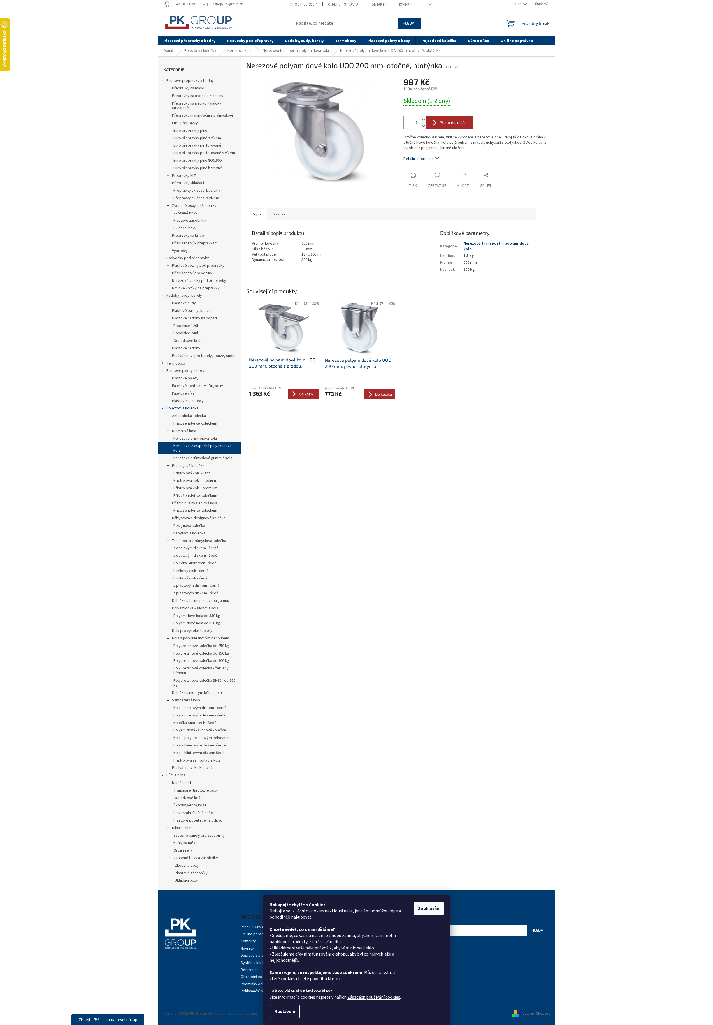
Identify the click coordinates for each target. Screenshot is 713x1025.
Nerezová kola (184, 431)
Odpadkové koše (188, 341)
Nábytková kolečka (189, 533)
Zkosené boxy (185, 213)
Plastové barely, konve (191, 311)
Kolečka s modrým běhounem (197, 692)
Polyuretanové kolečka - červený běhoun (201, 670)
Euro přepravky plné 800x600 (197, 160)
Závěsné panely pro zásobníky (199, 835)
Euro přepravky (185, 123)
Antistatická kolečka (189, 416)
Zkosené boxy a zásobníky (194, 205)
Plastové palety (185, 378)
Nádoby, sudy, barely (184, 295)
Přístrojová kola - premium (195, 488)
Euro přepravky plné (190, 130)
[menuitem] (189, 40)
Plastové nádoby (186, 348)
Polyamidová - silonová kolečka (199, 730)
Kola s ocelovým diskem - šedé (199, 715)
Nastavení (284, 1011)
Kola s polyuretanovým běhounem (200, 638)
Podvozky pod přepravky (187, 258)
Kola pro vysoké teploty (192, 631)
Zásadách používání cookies (373, 997)
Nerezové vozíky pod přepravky (199, 281)
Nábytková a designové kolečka (199, 518)
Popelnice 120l (185, 326)
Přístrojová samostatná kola (196, 760)
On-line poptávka (343, 4)
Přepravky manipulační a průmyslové (202, 115)
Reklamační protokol (258, 991)
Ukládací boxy (184, 228)
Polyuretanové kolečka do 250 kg (201, 646)
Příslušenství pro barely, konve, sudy (203, 356)
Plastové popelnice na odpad (197, 820)
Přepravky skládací (188, 183)
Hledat (409, 23)
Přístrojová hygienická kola (194, 503)
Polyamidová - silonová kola (195, 608)
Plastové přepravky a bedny (190, 81)
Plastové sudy (184, 303)
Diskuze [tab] (279, 214)
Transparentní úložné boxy (195, 790)
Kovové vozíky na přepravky (196, 288)
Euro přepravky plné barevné (197, 168)
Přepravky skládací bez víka (196, 190)
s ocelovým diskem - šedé (195, 555)
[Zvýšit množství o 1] (423, 119)
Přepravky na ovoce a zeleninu (197, 96)
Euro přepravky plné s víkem (197, 138)
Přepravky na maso (188, 88)
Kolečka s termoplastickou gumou (200, 601)
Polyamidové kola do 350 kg (196, 616)
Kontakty (378, 4)
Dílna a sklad (182, 828)
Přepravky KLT (184, 175)
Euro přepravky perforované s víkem (204, 153)
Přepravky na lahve (188, 235)
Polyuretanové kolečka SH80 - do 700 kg (204, 683)
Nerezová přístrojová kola (195, 438)
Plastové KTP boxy (188, 401)
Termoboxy (176, 363)
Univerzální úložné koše (193, 813)
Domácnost (181, 783)
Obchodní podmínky (257, 977)
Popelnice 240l (185, 333)
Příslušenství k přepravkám (195, 243)
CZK (518, 4)
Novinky (404, 4)
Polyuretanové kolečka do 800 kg (201, 661)
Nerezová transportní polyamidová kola (202, 448)
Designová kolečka (189, 525)
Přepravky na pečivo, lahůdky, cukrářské (197, 106)
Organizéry (182, 850)
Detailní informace (418, 159)
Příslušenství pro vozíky (192, 273)
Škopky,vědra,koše (189, 805)
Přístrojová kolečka (188, 466)
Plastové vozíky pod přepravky (198, 265)
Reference (250, 970)
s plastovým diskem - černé (196, 585)
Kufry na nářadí (185, 843)
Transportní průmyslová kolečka (199, 541)
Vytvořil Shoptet (536, 1013)
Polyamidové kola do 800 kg (196, 623)
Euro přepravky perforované (197, 145)
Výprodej (179, 251)
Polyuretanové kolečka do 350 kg (201, 653)
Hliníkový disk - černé (191, 571)
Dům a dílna (175, 775)
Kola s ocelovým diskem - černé (200, 708)
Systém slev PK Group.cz (262, 963)
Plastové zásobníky (189, 220)
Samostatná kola (186, 700)
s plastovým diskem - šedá (195, 593)
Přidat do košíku (454, 122)
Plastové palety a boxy (185, 371)
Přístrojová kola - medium (194, 480)
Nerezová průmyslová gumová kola (202, 458)
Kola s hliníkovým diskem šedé (199, 753)
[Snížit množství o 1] (423, 126)
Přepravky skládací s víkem (196, 198)
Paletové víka (183, 393)
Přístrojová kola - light (191, 473)
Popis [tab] (256, 214)
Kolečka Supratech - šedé (195, 563)
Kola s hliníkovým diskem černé (199, 745)
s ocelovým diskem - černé (196, 548)
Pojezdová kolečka (182, 408)
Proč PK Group (303, 4)
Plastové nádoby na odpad (194, 318)
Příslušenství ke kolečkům (195, 423)
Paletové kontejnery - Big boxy (197, 386)
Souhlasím (429, 908)
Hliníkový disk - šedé (190, 578)
